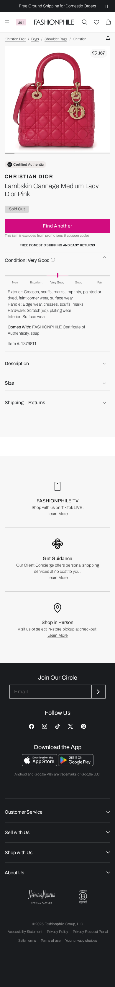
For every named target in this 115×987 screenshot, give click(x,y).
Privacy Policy (57, 932)
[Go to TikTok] (57, 726)
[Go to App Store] (40, 764)
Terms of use (50, 940)
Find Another (57, 225)
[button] (85, 22)
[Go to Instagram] (44, 726)
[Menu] (7, 22)
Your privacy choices (81, 940)
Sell (20, 22)
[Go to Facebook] (31, 726)
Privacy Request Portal (90, 932)
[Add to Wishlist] (98, 53)
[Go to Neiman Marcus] (41, 897)
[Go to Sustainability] (83, 897)
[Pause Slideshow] (106, 6)
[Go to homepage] (54, 22)
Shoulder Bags (56, 39)
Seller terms (27, 940)
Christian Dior (15, 39)
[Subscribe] (97, 692)
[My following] (96, 22)
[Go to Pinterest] (83, 726)
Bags (35, 39)
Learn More (57, 514)
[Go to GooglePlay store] (75, 764)
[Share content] (108, 38)
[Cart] (108, 22)
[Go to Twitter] (70, 726)
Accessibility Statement (25, 932)
